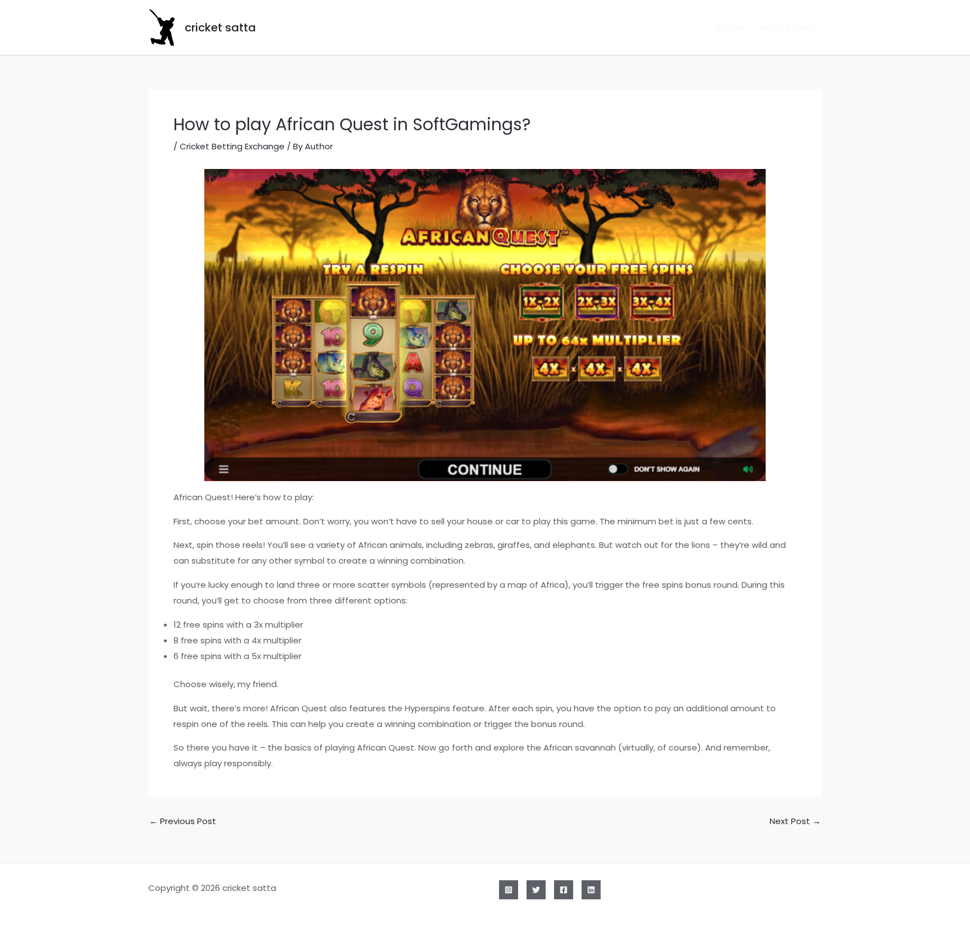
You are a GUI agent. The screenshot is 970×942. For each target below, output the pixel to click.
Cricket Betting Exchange (232, 146)
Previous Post (182, 821)
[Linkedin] (591, 889)
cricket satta (220, 27)
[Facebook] (563, 889)
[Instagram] (508, 889)
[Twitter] (536, 889)
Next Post (795, 821)
